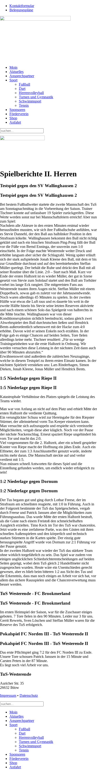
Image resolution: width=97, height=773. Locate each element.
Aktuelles (16, 72)
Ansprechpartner (21, 76)
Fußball (24, 84)
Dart (22, 89)
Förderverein (18, 114)
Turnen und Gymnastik (36, 97)
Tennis (24, 105)
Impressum (8, 695)
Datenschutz (29, 695)
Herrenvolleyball (31, 93)
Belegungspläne (21, 10)
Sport (13, 80)
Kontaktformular (21, 6)
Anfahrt (15, 122)
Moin (13, 67)
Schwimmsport (30, 101)
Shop (13, 118)
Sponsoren (17, 110)
